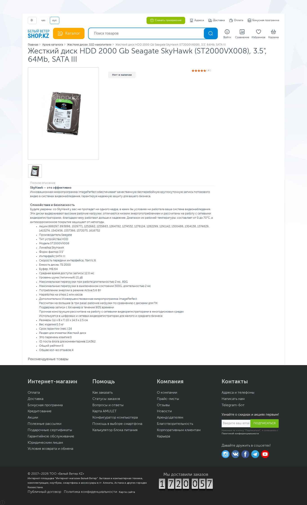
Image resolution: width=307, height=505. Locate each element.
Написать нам (233, 399)
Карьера (163, 436)
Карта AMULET (104, 411)
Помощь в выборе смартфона (117, 424)
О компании (167, 393)
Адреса (199, 20)
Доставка (219, 20)
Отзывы (163, 405)
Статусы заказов (106, 399)
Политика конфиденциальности (90, 492)
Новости (164, 411)
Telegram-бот (233, 405)
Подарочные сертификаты (50, 430)
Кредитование (39, 411)
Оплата (238, 20)
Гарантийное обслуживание (51, 436)
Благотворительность (175, 424)
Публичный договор (44, 492)
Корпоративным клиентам (178, 430)
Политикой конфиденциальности (240, 433)
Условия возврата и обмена (50, 449)
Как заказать (102, 393)
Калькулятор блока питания (115, 430)
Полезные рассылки (44, 424)
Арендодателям (170, 417)
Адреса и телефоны (238, 393)
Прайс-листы (168, 399)
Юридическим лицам (45, 443)
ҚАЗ (43, 20)
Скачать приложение (168, 20)
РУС (54, 20)
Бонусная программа (265, 20)
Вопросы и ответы (108, 405)
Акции (33, 417)
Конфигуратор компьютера (115, 417)
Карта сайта (127, 492)
